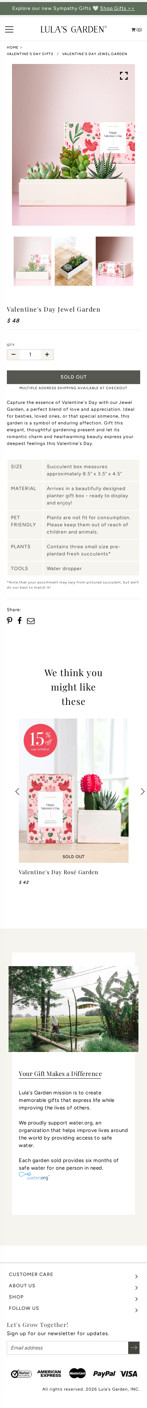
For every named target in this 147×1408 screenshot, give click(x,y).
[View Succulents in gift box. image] (73, 145)
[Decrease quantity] (13, 355)
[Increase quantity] (47, 355)
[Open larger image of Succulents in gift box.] (124, 76)
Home (12, 47)
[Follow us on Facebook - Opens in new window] (20, 621)
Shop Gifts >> (117, 8)
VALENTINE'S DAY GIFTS (30, 54)
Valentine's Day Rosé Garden (58, 872)
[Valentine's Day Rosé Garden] (74, 791)
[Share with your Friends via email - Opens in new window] (30, 621)
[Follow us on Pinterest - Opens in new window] (10, 621)
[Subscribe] (133, 1348)
